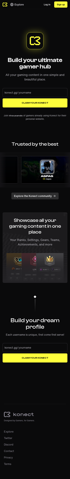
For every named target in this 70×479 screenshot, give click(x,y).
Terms (7, 464)
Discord (8, 444)
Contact (9, 451)
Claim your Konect (35, 103)
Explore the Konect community (33, 196)
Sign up (61, 4)
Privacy (8, 457)
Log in (47, 4)
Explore (19, 4)
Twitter (8, 438)
